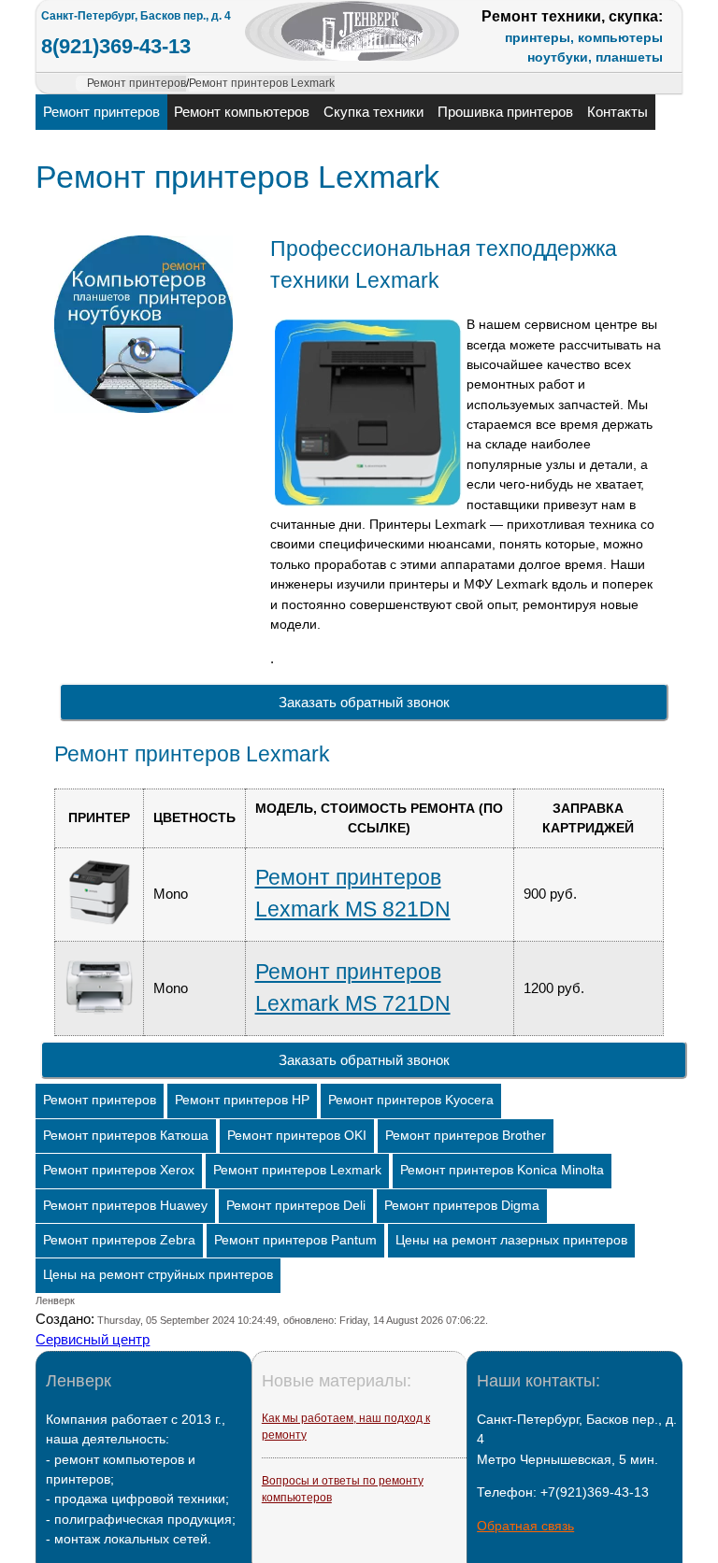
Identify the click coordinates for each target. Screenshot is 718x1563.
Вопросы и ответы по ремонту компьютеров (343, 1489)
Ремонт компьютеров (241, 112)
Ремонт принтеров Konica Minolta (502, 1170)
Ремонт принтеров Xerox (118, 1170)
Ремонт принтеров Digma (461, 1206)
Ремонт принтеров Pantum (295, 1240)
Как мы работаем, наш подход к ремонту (346, 1427)
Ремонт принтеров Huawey (125, 1206)
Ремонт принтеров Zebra (119, 1240)
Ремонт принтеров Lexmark (297, 1170)
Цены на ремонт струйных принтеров (158, 1275)
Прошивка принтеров (505, 112)
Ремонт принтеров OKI (296, 1136)
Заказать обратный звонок (364, 702)
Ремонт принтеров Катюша (125, 1136)
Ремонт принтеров (101, 112)
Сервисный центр (93, 1339)
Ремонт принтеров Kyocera (411, 1100)
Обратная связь (525, 1525)
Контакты (617, 112)
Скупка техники (373, 112)
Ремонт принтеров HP (242, 1100)
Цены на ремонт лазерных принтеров (511, 1240)
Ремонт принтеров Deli (296, 1206)
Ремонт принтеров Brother (465, 1136)
